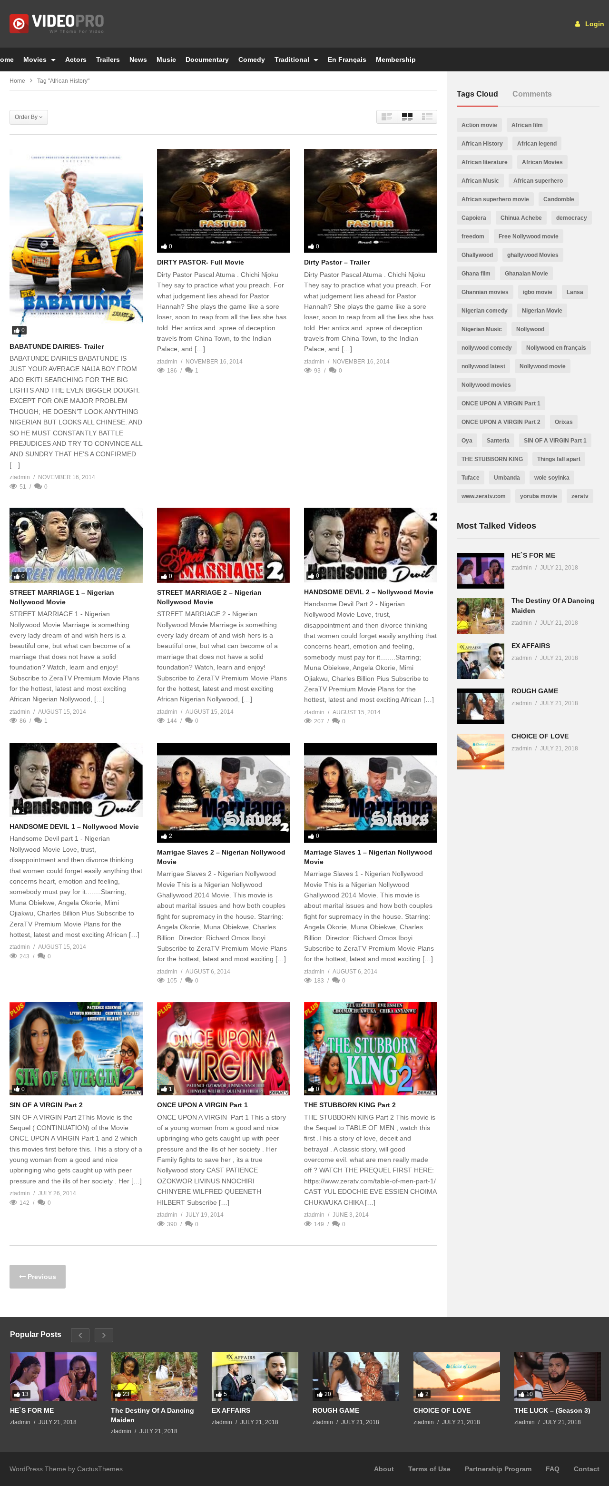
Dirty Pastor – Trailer (337, 262)
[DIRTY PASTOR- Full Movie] (223, 201)
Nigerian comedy (485, 310)
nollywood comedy (487, 347)
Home (17, 81)
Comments (532, 94)
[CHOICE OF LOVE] (480, 751)
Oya (467, 440)
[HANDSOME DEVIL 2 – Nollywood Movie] (370, 545)
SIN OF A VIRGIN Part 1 (555, 440)
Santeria (498, 440)
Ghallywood (477, 255)
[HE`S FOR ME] (480, 571)
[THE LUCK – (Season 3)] (557, 1376)
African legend (537, 143)
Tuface (471, 477)
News (138, 59)
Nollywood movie (543, 366)
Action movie (479, 125)
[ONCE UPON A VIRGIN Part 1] (223, 1048)
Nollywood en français (556, 347)
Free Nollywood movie (529, 236)
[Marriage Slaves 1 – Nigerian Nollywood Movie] (370, 793)
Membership (396, 59)
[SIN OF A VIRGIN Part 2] (76, 1048)
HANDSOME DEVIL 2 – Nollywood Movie (368, 592)
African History (482, 143)
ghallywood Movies (533, 255)
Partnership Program (498, 1469)
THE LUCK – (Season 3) (552, 1410)
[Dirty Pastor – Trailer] (370, 201)
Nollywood (530, 329)
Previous (41, 1276)
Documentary (207, 59)
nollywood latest (483, 366)
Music (166, 59)
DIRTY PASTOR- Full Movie (200, 262)
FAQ (553, 1469)
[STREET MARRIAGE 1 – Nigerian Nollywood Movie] (76, 545)
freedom (473, 236)
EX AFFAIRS (530, 646)
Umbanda (507, 477)
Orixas (564, 422)
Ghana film (476, 273)
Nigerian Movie (542, 310)
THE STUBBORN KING (492, 459)
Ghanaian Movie (526, 273)
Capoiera (474, 218)
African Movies (542, 162)
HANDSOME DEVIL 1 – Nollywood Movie (74, 826)
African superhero (538, 180)
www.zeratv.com (484, 496)
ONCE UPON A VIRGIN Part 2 (501, 422)
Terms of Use (429, 1469)
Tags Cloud (477, 94)
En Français (347, 59)
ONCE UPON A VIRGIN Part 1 (202, 1105)
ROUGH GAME (534, 691)
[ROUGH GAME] (480, 706)
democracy (571, 218)
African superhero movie (495, 199)
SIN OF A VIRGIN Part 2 (46, 1105)
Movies (36, 59)
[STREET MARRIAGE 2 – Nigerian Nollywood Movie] (223, 545)
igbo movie (537, 292)
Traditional (293, 59)
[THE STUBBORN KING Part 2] (370, 1048)
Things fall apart (558, 459)
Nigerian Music (482, 329)
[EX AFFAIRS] (480, 661)
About (384, 1469)
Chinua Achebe (521, 218)
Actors (76, 59)
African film (527, 125)
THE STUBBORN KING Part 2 (350, 1105)
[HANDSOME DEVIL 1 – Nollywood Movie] (76, 780)
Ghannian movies (485, 292)
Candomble (558, 199)
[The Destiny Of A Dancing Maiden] (480, 616)
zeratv (580, 496)
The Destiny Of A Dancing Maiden (152, 1415)
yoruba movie (538, 496)
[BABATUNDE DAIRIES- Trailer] (76, 243)
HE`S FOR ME (533, 555)
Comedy (251, 59)
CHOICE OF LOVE (540, 736)
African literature (485, 162)
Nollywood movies (486, 385)
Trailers (108, 59)
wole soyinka (552, 477)
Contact (586, 1469)
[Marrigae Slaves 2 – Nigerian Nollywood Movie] (223, 793)
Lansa (575, 292)
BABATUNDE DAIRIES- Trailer (57, 346)
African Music (480, 180)
